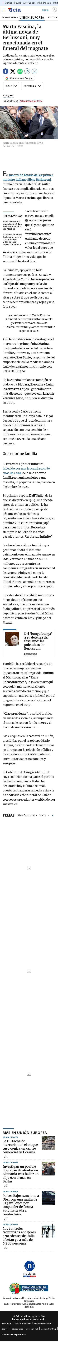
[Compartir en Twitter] (13, 72)
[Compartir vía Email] (34, 72)
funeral (42, 814)
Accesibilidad (32, 1329)
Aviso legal (6, 1323)
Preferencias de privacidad (14, 1334)
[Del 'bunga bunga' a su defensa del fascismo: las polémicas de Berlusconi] (12, 639)
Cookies (5, 1329)
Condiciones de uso (42, 1323)
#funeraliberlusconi (18, 319)
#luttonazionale (42, 319)
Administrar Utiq (48, 1329)
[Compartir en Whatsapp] (20, 72)
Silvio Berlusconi (26, 814)
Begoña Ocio (30, 654)
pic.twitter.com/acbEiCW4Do (29, 323)
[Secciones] (3, 10)
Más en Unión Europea (25, 1132)
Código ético (17, 1329)
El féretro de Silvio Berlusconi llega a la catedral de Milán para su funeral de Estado (12, 239)
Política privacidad (23, 1323)
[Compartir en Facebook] (5, 72)
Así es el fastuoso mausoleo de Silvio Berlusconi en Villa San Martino (12, 225)
